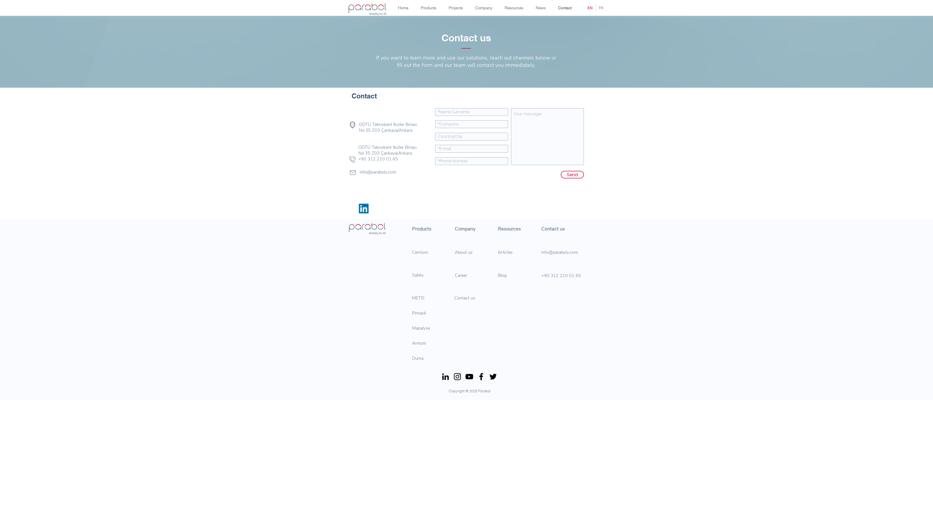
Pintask (419, 313)
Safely (418, 275)
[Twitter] (493, 376)
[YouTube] (469, 376)
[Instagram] (457, 376)
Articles (505, 252)
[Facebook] (481, 376)
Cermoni (420, 252)
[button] (486, 7)
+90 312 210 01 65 (561, 276)
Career (461, 275)
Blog (502, 275)
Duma (417, 358)
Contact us (464, 298)
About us (464, 252)
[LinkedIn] (445, 376)
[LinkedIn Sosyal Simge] (364, 208)
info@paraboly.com (559, 252)
